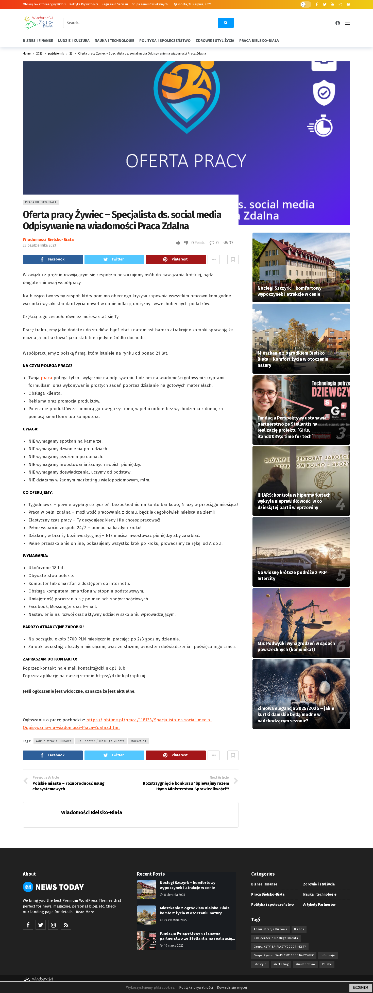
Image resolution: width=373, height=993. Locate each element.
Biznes (299, 929)
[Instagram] (340, 4)
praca (46, 377)
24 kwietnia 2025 (175, 920)
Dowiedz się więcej (232, 987)
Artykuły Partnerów (319, 904)
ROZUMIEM (360, 987)
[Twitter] (324, 4)
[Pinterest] (348, 4)
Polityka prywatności (196, 987)
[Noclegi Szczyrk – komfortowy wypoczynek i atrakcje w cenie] (301, 267)
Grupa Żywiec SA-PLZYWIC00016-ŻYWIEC (284, 955)
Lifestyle (260, 964)
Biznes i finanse (264, 884)
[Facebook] (317, 4)
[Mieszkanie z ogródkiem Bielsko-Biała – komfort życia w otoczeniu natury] (301, 338)
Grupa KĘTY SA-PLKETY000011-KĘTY (280, 946)
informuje (328, 955)
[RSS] (66, 925)
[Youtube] (332, 4)
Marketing (139, 741)
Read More (85, 912)
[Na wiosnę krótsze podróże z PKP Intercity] (301, 552)
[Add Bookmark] (233, 259)
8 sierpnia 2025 (174, 895)
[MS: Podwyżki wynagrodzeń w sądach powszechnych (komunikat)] (301, 623)
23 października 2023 (39, 245)
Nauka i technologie (319, 894)
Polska (327, 964)
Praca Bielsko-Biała (41, 202)
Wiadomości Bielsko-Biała (48, 239)
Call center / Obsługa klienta (101, 741)
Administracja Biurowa (54, 741)
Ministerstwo (305, 964)
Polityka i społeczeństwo (272, 904)
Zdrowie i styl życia (319, 884)
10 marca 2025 (173, 945)
